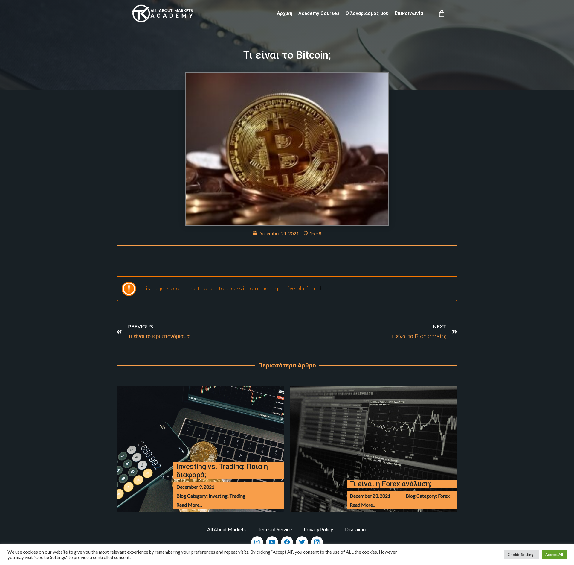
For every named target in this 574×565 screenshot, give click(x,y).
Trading (237, 496)
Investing (218, 496)
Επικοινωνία (409, 13)
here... (327, 288)
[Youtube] (272, 542)
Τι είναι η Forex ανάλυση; (390, 484)
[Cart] (441, 13)
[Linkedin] (317, 542)
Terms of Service (275, 529)
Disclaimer (356, 529)
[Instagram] (257, 542)
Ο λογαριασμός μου (367, 13)
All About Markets (226, 529)
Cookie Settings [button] (521, 554)
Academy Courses (319, 13)
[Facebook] (287, 542)
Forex (444, 496)
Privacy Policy (318, 529)
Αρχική (284, 13)
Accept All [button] (554, 554)
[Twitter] (302, 542)
